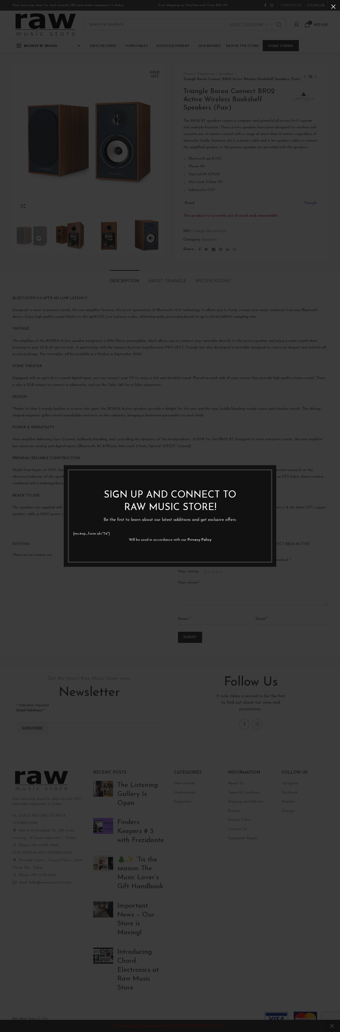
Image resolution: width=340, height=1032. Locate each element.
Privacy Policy (199, 540)
